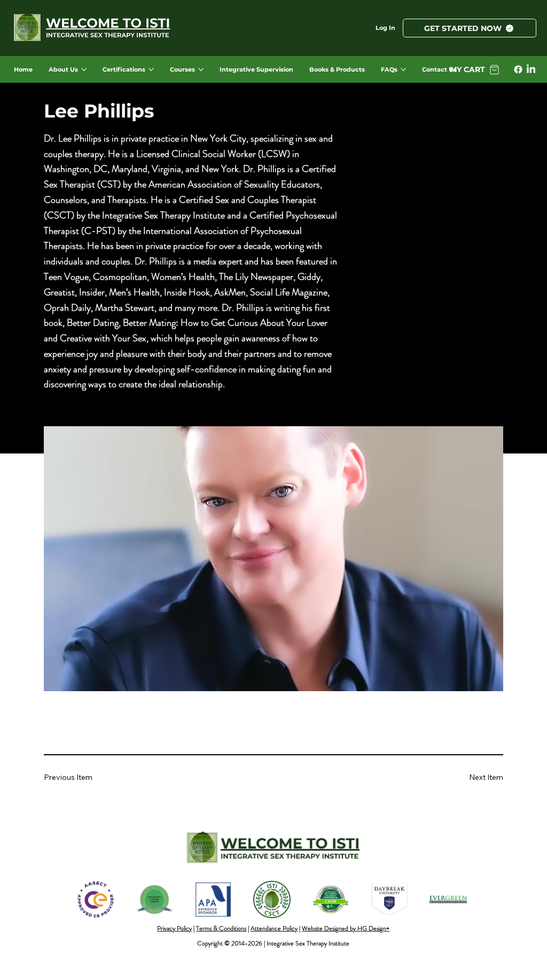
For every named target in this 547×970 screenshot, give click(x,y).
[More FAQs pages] (403, 69)
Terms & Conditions (221, 928)
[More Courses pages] (201, 69)
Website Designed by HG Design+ (345, 928)
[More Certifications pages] (151, 69)
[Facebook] (518, 69)
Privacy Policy (174, 928)
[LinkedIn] (531, 69)
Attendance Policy (274, 928)
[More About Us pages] (84, 69)
